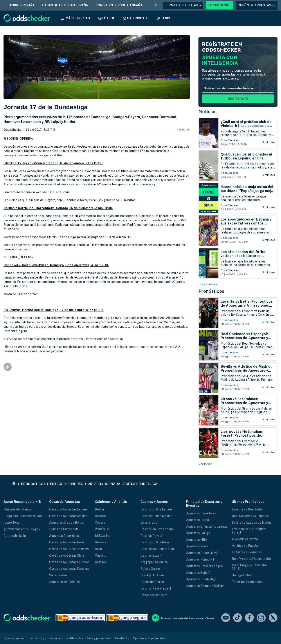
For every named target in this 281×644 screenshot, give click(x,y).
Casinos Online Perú (154, 542)
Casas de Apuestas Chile (66, 555)
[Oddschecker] (27, 618)
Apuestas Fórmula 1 (200, 559)
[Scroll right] (155, 5)
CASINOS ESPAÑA (21, 5)
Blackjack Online (152, 575)
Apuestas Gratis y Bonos (66, 522)
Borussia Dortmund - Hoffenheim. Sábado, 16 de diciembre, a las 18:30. (58, 208)
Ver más (204, 464)
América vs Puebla (245, 545)
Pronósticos (211, 291)
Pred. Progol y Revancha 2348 (249, 566)
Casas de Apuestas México (68, 516)
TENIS (165, 18)
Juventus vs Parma (245, 539)
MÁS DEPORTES (78, 18)
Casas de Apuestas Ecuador (69, 562)
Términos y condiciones (45, 638)
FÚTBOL (108, 18)
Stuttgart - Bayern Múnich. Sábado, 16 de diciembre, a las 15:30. (53, 163)
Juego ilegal (12, 522)
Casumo (100, 555)
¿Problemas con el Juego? (22, 529)
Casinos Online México (156, 516)
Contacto (122, 638)
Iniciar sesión (220, 5)
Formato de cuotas (183, 5)
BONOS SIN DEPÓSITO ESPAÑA (118, 5)
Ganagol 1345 (242, 575)
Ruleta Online (150, 568)
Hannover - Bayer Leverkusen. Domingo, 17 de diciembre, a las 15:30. (56, 265)
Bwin (98, 549)
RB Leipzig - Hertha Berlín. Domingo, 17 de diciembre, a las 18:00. (54, 310)
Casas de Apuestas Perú (66, 542)
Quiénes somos (14, 638)
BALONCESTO (138, 18)
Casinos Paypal (151, 535)
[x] (273, 618)
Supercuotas (58, 575)
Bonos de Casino (152, 582)
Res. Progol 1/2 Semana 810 (251, 559)
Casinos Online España (156, 509)
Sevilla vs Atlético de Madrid (252, 522)
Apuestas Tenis (197, 546)
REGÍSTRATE (238, 99)
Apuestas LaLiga (198, 533)
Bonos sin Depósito (154, 595)
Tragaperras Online (154, 562)
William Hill (102, 529)
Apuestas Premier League (204, 566)
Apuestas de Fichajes (64, 582)
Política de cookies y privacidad (88, 638)
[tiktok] (237, 618)
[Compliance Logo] (80, 617)
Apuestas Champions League (206, 526)
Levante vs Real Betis (247, 509)
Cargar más (206, 284)
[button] (256, 5)
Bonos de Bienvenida (64, 529)
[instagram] (261, 618)
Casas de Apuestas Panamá (69, 568)
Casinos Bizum (150, 555)
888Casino (102, 535)
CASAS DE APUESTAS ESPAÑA (65, 5)
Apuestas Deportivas (64, 535)
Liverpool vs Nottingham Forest (249, 530)
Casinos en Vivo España (157, 529)
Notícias (207, 111)
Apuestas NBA (196, 539)
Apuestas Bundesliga (201, 579)
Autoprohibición (15, 535)
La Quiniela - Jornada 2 (247, 552)
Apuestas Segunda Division (205, 586)
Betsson (101, 562)
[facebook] (249, 618)
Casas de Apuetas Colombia (69, 549)
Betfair (100, 509)
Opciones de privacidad (149, 638)
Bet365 (100, 516)
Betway (100, 542)
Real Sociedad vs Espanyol (251, 516)
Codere (100, 522)
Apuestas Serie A (198, 572)
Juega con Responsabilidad (23, 516)
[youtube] (225, 618)
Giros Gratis (148, 522)
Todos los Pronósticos (247, 582)
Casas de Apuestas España (68, 509)
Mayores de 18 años (17, 509)
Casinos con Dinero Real (157, 549)
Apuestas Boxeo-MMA (202, 553)
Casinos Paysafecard (155, 588)
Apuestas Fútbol (198, 520)
